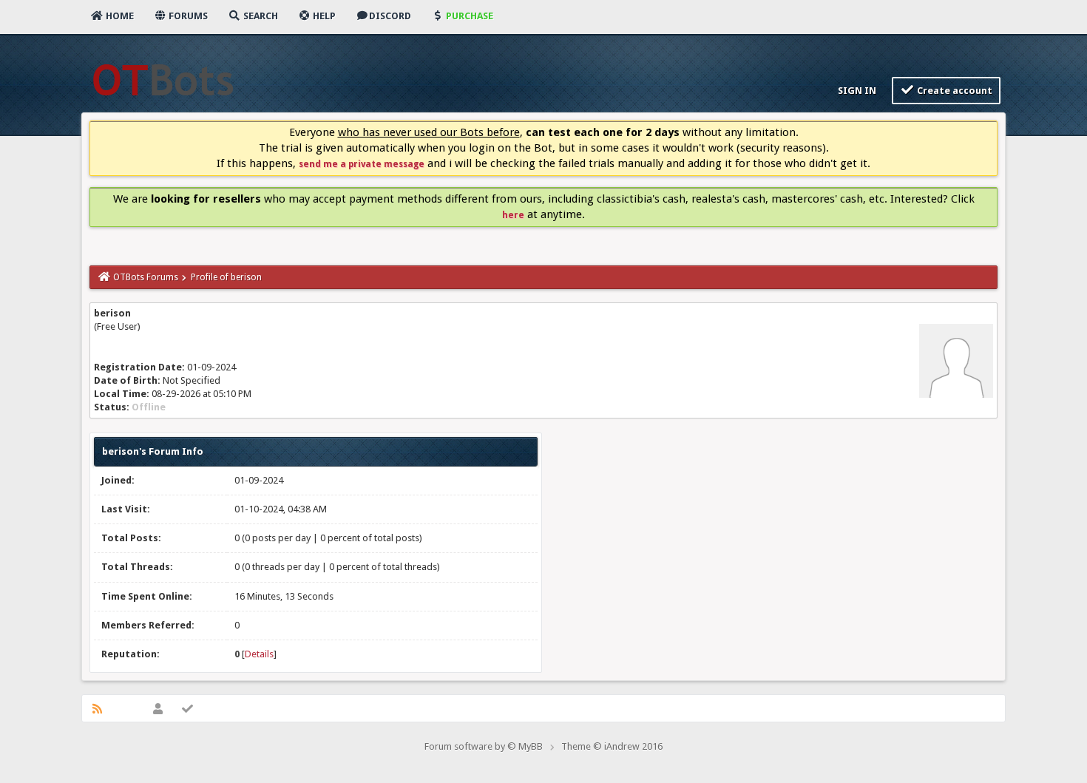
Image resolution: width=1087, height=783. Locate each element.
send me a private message (361, 164)
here (513, 215)
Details (259, 654)
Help (323, 15)
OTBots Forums (145, 277)
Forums (187, 15)
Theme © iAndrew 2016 (612, 746)
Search (259, 15)
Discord (390, 15)
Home (119, 15)
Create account (953, 90)
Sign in (856, 90)
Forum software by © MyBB (483, 746)
